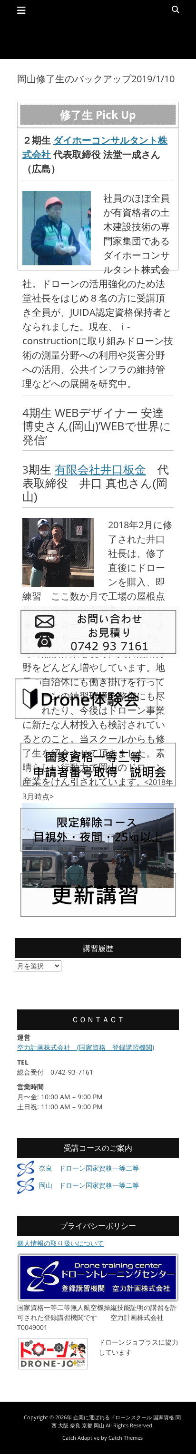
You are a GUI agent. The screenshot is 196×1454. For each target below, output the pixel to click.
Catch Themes (125, 1437)
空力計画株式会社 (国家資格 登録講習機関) (85, 1047)
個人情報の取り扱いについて (60, 1243)
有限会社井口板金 (100, 469)
